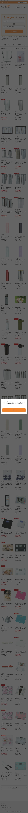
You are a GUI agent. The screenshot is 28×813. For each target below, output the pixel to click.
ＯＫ (14, 410)
